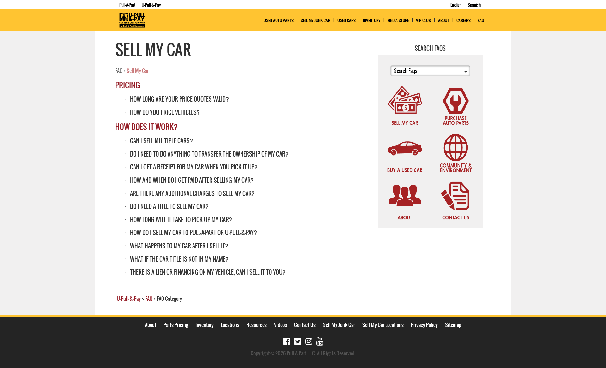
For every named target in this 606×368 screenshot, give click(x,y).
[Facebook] (286, 341)
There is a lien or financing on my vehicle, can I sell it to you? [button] (207, 272)
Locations (230, 325)
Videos (280, 325)
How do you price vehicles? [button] (164, 112)
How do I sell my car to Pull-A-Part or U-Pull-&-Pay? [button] (193, 233)
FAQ (481, 20)
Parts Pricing (175, 325)
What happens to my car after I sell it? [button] (178, 246)
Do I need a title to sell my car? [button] (169, 206)
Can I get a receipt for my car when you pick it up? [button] (193, 167)
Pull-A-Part (127, 5)
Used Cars (346, 20)
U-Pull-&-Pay (151, 5)
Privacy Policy (424, 325)
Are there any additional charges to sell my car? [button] (192, 193)
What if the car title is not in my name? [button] (179, 259)
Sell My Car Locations (383, 325)
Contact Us (305, 325)
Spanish (474, 5)
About (150, 325)
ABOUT (443, 20)
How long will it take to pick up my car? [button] (180, 220)
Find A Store (398, 20)
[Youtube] (319, 341)
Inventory (371, 20)
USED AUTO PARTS (279, 20)
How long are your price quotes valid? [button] (179, 99)
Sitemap (453, 325)
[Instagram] (308, 341)
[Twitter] (297, 341)
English (455, 5)
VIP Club (423, 20)
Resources (257, 325)
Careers (463, 20)
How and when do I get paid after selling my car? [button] (191, 180)
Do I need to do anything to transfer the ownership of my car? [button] (208, 154)
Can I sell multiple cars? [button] (161, 141)
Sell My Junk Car (315, 20)
